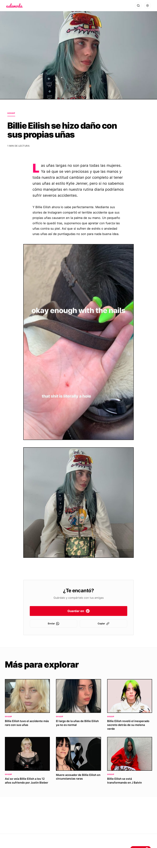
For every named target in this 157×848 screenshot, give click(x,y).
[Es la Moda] (14, 5)
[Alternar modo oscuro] (147, 5)
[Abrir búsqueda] (138, 5)
